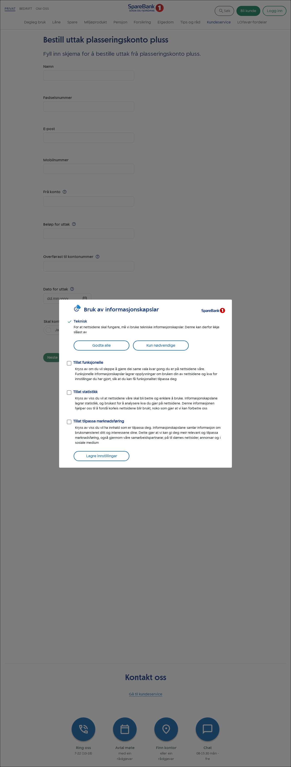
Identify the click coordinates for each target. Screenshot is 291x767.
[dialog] (145, 383)
